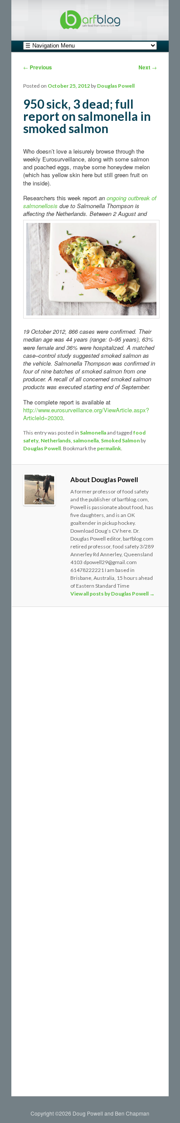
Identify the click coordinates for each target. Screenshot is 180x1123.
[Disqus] (89, 733)
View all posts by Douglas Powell (112, 593)
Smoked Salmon (120, 440)
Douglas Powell (116, 85)
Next (147, 67)
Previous (37, 67)
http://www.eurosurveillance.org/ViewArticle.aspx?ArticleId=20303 (86, 414)
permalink (109, 448)
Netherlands (56, 440)
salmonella (86, 440)
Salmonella (93, 432)
